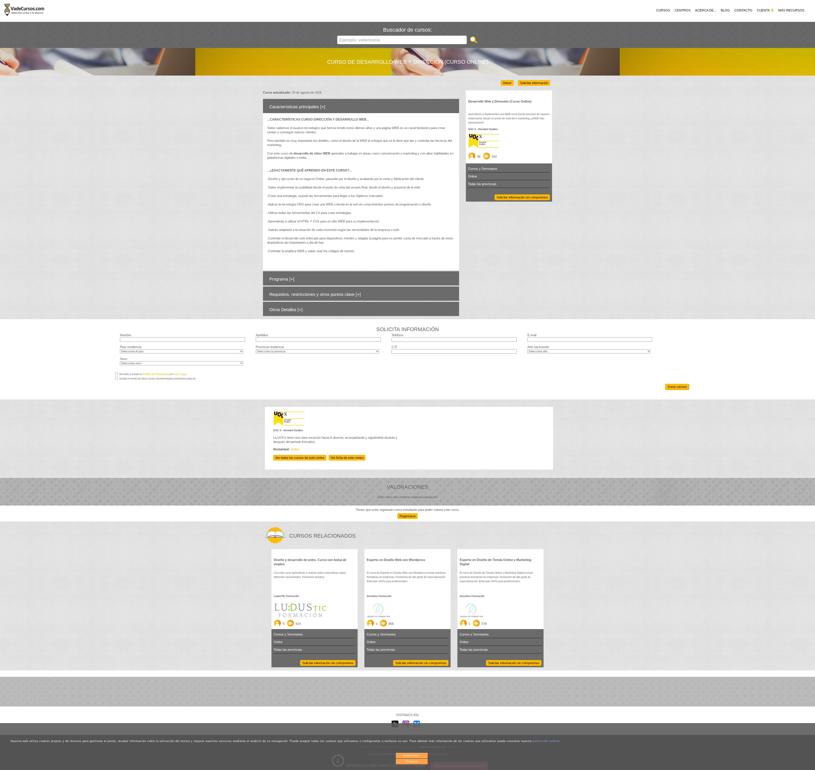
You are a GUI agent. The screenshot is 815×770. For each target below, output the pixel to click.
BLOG (725, 10)
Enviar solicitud (677, 386)
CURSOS (663, 10)
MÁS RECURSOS (791, 10)
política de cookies (546, 741)
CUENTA (763, 10)
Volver (507, 83)
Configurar (412, 761)
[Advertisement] (407, 691)
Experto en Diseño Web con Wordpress (396, 560)
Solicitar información (534, 83)
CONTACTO (743, 10)
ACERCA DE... (705, 10)
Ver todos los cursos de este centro (299, 457)
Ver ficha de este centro (347, 457)
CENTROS (682, 10)
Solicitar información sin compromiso (522, 197)
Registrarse (407, 516)
